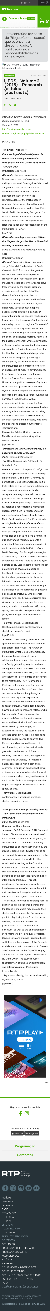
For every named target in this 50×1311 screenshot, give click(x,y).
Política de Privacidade (12, 1296)
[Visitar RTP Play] (25, 1036)
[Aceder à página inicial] (16, 10)
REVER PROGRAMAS (12, 1228)
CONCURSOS (8, 1232)
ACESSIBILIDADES (10, 1255)
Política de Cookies (32, 1296)
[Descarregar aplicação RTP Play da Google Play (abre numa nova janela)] (31, 1133)
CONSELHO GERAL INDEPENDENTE (19, 1267)
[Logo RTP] (16, 1174)
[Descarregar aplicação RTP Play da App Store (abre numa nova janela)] (17, 1133)
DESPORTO (7, 1201)
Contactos (25, 1155)
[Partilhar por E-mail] (15, 104)
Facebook (5, 1188)
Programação (25, 1146)
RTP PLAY (6, 1220)
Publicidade (27, 1298)
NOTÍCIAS (6, 1197)
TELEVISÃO (7, 1205)
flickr (36, 1188)
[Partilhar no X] (10, 104)
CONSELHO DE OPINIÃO (13, 1271)
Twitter (13, 1188)
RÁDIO (5, 1209)
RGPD (5, 1282)
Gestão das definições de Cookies (20, 1286)
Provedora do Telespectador (18, 1247)
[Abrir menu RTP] (25, 2)
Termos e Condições (11, 1298)
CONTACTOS (8, 1244)
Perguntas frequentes (15, 1236)
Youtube (28, 1188)
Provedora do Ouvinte (14, 1251)
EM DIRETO (7, 1224)
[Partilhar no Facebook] (5, 104)
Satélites (7, 1259)
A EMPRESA (7, 1263)
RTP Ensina (8, 1217)
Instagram (21, 1188)
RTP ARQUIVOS (9, 1213)
